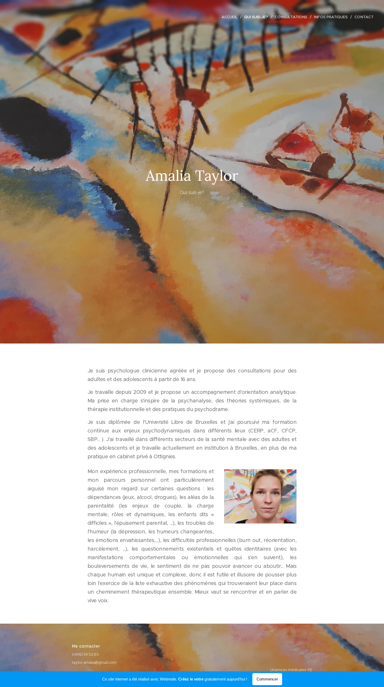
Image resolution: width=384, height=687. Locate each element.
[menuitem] (231, 16)
